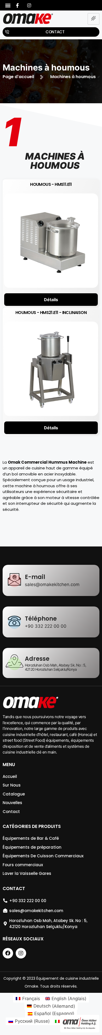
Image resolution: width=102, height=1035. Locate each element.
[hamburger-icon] (93, 19)
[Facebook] (17, 5)
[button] (8, 5)
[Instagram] (29, 5)
